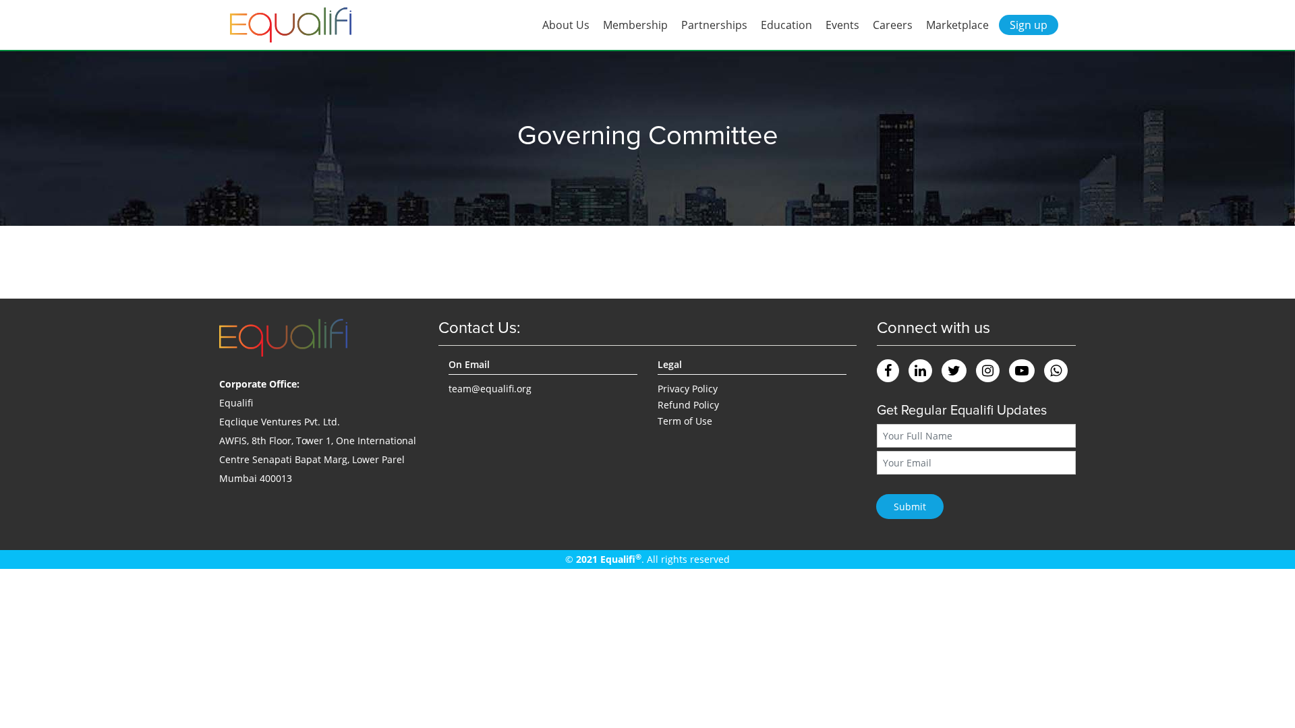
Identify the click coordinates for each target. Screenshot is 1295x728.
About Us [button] (565, 25)
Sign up (1028, 25)
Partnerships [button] (714, 25)
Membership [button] (635, 25)
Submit (910, 506)
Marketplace (957, 25)
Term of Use (685, 421)
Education (786, 25)
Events (842, 25)
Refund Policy (688, 404)
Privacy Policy (688, 388)
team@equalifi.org (490, 388)
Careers (893, 25)
